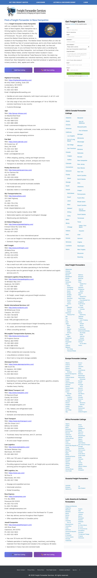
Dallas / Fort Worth (82, 226)
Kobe (68, 327)
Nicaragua (81, 518)
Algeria (67, 424)
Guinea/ (68, 467)
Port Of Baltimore (82, 122)
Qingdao (69, 294)
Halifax (69, 159)
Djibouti (68, 449)
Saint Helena (81, 443)
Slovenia (80, 399)
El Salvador (69, 535)
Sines (80, 386)
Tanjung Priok (70, 314)
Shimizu (68, 332)
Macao (68, 291)
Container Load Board (64, 570)
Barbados (68, 511)
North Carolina (81, 175)
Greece (67, 402)
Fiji (79, 486)
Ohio (78, 183)
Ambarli (81, 323)
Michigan (80, 134)
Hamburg (69, 399)
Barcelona (81, 402)
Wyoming (80, 257)
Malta (79, 372)
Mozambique (81, 435)
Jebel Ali (81, 336)
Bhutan (67, 278)
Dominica (68, 529)
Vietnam (80, 341)
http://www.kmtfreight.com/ (18, 248)
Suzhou (68, 300)
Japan (67, 323)
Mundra (68, 309)
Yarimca (81, 327)
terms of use (85, 75)
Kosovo (80, 363)
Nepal (79, 280)
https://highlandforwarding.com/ (20, 80)
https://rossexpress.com (17, 496)
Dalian (68, 285)
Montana (80, 149)
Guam (67, 186)
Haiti (79, 510)
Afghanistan (69, 269)
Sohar (80, 285)
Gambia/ (68, 463)
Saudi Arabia (81, 298)
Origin (68, 34)
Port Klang (69, 349)
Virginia (79, 242)
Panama (80, 519)
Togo (79, 461)
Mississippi (80, 142)
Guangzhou (69, 287)
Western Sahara (82, 466)
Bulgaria (68, 375)
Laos (67, 343)
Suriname (80, 532)
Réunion (80, 388)
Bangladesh (69, 276)
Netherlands (81, 377)
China (67, 284)
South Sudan (81, 455)
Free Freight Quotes (51, 570)
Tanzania (80, 459)
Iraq (67, 320)
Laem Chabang (83, 320)
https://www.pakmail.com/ (18, 142)
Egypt (67, 452)
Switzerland (81, 408)
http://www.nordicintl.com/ (18, 308)
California (69, 132)
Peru (79, 523)
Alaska (68, 121)
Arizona (68, 124)
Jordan (67, 334)
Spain (79, 401)
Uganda (80, 464)
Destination (69, 39)
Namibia (80, 437)
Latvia (79, 364)
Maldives (80, 275)
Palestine (80, 287)
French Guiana (69, 537)
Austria (67, 366)
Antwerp (69, 372)
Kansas (68, 238)
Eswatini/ (68, 458)
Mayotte (68, 393)
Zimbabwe (81, 470)
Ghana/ (67, 465)
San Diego (70, 144)
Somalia (80, 452)
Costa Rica (68, 526)
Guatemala (68, 540)
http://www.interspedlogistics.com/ (21, 279)
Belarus (68, 368)
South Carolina (81, 205)
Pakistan (80, 293)
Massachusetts (82, 127)
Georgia (68, 182)
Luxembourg (81, 370)
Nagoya (68, 329)
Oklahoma (80, 186)
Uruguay (80, 536)
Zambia (80, 468)
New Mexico (81, 168)
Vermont (80, 238)
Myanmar (80, 278)
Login (86, 2)
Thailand (80, 318)
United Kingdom (82, 411)
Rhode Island (81, 201)
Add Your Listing (19, 70)
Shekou (68, 296)
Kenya (80, 424)
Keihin (68, 325)
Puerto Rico (80, 198)
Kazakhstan (69, 338)
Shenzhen (69, 298)
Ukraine (80, 410)
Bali (67, 316)
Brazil (67, 517)
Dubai (80, 334)
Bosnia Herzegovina (71, 373)
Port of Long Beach (71, 140)
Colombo (81, 309)
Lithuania (80, 366)
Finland (67, 390)
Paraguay (80, 521)
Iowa (67, 234)
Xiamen (68, 303)
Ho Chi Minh (82, 343)
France (67, 392)
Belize (67, 513)
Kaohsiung (81, 314)
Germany (68, 395)
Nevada (79, 157)
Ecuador (68, 533)
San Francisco (71, 148)
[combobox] (68, 70)
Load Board (40, 2)
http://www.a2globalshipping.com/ (21, 224)
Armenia (68, 271)
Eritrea (67, 454)
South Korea (81, 303)
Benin (67, 427)
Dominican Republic (71, 531)
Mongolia (80, 276)
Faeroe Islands (69, 388)
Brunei (67, 280)
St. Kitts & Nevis (82, 525)
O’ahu (69, 216)
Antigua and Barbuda (71, 506)
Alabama (68, 118)
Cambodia (68, 282)
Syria (79, 311)
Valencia (81, 404)
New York (80, 171)
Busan (80, 305)
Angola (67, 425)
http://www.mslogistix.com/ (18, 393)
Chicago (69, 227)
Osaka (68, 331)
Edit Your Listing (49, 70)
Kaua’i (69, 197)
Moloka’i (69, 208)
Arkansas (68, 128)
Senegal (80, 446)
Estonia (67, 386)
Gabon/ (67, 462)
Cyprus (67, 381)
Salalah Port (82, 284)
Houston (81, 231)
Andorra (68, 364)
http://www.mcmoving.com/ (18, 336)
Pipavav (68, 311)
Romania (80, 390)
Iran (67, 318)
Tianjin (68, 302)
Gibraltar (68, 401)
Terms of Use (40, 570)
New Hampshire (82, 160)
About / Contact (21, 570)
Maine (67, 249)
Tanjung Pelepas (71, 351)
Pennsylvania (81, 194)
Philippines (81, 289)
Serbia (80, 395)
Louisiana (69, 245)
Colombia (68, 520)
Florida (68, 174)
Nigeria (80, 439)
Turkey (80, 322)
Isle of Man (68, 410)
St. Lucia (80, 527)
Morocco (80, 433)
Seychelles (81, 448)
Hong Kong (69, 289)
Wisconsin (80, 253)
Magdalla (69, 307)
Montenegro (81, 375)
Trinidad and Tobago (83, 534)
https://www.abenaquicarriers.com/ (21, 364)
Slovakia (80, 397)
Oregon (79, 190)
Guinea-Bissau (69, 469)
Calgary (69, 156)
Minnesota (80, 138)
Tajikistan (80, 316)
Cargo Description (71, 51)
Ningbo (68, 293)
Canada (68, 152)
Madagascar (81, 428)
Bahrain (68, 275)
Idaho (67, 219)
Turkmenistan (82, 329)
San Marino (81, 393)
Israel (67, 322)
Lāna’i (69, 201)
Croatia (67, 379)
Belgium (68, 370)
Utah (78, 234)
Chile (67, 519)
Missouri (79, 145)
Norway (80, 381)
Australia (68, 485)
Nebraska (80, 153)
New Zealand (81, 488)
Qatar (79, 294)
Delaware (69, 171)
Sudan (80, 457)
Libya (79, 368)
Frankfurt (69, 397)
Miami (69, 178)
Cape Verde (69, 436)
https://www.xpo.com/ (16, 473)
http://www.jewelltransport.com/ (20, 525)
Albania (67, 363)
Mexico (80, 516)
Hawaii (68, 189)
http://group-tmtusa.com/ (17, 113)
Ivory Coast (69, 471)
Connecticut (69, 167)
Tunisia (80, 462)
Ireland (67, 408)
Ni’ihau (69, 212)
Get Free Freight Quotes (18, 2)
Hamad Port (82, 296)
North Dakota (81, 179)
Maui (68, 204)
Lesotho (80, 426)
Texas (79, 222)
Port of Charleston (82, 209)
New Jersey (81, 164)
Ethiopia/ (68, 460)
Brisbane (68, 487)
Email (68, 62)
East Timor (68, 451)
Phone (68, 67)
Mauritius (80, 432)
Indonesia (68, 313)
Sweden (80, 406)
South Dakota (81, 214)
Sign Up (75, 570)
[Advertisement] (78, 93)
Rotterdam (81, 379)
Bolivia (67, 515)
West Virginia (81, 249)
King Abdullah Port (84, 300)
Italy (67, 411)
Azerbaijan (68, 273)
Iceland (67, 406)
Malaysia (68, 347)
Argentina (68, 508)
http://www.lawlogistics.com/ (19, 447)
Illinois (67, 223)
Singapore (81, 302)
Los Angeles (71, 136)
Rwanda (80, 441)
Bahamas (68, 510)
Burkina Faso (69, 431)
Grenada (68, 538)
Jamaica (80, 514)
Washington (80, 246)
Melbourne (68, 489)
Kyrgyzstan (68, 341)
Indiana (68, 230)
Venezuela (81, 538)
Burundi (68, 433)
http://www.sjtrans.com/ (17, 196)
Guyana (80, 509)
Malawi (80, 430)
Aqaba (68, 336)
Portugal (80, 384)
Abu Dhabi (81, 332)
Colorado (68, 163)
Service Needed (70, 44)
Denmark (68, 384)
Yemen (80, 345)
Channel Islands (70, 377)
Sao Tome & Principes (84, 444)
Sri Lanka (80, 307)
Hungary (68, 404)
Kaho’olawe (70, 193)
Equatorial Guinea (70, 456)
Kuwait (67, 340)
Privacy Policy (31, 570)
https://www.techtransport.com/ (20, 421)
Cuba (67, 528)
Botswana (68, 429)
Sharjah (81, 338)
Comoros (68, 443)
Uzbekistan (81, 340)
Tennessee (80, 218)
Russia (80, 392)
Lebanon (68, 345)
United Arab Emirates (84, 331)
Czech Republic (70, 382)
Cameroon (68, 434)
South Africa (81, 453)
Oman (79, 282)
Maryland (80, 118)
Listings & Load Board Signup (64, 2)
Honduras (81, 512)
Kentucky (68, 242)
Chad (67, 442)
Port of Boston (83, 130)
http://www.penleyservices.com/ (20, 170)
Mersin (81, 325)
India (67, 305)
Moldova (80, 373)
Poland (80, 382)
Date (68, 27)
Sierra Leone (81, 450)
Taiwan (80, 313)
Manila (80, 291)
